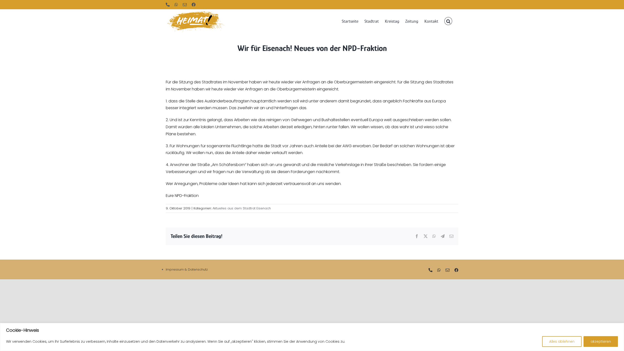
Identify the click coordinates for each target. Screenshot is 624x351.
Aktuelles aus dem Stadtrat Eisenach (242, 208)
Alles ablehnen (562, 341)
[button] (448, 20)
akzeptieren (601, 341)
